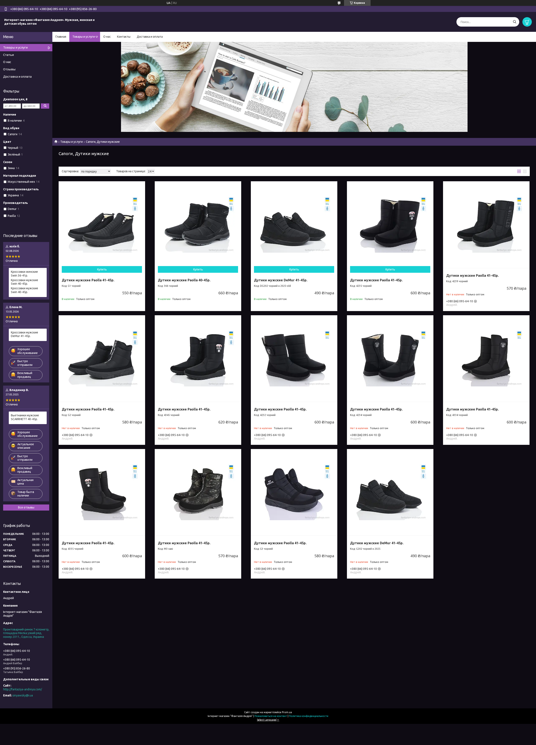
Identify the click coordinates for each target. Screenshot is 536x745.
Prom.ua (287, 712)
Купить (102, 269)
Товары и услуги (83, 36)
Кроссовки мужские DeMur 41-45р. (24, 334)
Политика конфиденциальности (308, 716)
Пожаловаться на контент (271, 716)
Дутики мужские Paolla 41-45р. (88, 280)
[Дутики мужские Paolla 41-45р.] (102, 224)
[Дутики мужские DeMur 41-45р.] (294, 224)
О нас (107, 36)
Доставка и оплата (150, 36)
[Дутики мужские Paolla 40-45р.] (198, 224)
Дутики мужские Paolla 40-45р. (184, 280)
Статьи (8, 55)
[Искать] (514, 22)
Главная (60, 36)
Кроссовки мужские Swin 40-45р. (24, 282)
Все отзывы (26, 507)
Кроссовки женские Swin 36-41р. (24, 273)
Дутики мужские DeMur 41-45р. (280, 280)
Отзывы (9, 69)
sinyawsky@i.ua (22, 695)
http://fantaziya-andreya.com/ (22, 689)
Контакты (123, 36)
